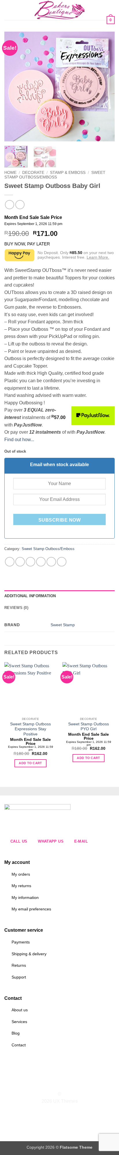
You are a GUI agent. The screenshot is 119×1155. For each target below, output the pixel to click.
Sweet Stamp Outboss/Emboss (54, 174)
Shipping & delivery (29, 954)
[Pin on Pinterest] (51, 561)
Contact (19, 1045)
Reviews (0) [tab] (16, 608)
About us (20, 1010)
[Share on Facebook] (20, 561)
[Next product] (9, 204)
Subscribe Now (59, 520)
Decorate (33, 172)
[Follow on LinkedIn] (70, 1083)
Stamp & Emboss (67, 172)
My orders (21, 874)
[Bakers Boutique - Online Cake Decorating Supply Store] (59, 10)
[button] (7, 10)
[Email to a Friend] (41, 561)
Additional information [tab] (30, 596)
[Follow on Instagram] (56, 1083)
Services (19, 1021)
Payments (21, 942)
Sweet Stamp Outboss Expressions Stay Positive (30, 729)
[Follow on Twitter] (63, 1083)
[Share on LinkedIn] (61, 561)
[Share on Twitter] (30, 561)
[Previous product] (19, 204)
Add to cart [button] (30, 763)
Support (19, 977)
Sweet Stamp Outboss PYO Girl (88, 726)
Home (10, 172)
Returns (19, 965)
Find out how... (19, 439)
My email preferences (31, 909)
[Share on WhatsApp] (9, 561)
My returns (21, 885)
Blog (16, 1033)
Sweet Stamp (63, 624)
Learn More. (98, 257)
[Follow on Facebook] (49, 1083)
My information (25, 897)
